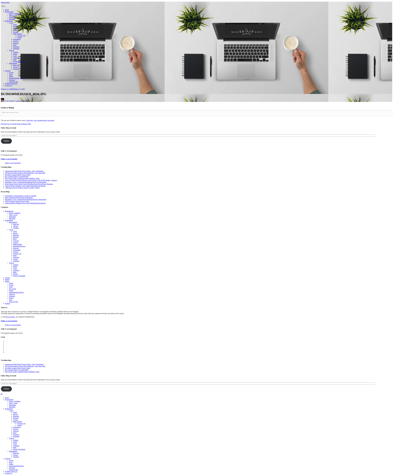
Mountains (12, 17)
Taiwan (15, 67)
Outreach (12, 80)
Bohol (15, 54)
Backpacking (9, 12)
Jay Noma (10, 101)
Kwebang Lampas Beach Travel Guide (17, 175)
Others (7, 281)
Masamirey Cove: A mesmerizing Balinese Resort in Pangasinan (25, 182)
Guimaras (16, 58)
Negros (15, 274)
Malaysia (16, 65)
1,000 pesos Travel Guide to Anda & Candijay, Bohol (22, 188)
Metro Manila (17, 34)
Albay (15, 24)
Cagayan (16, 241)
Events (11, 72)
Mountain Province (19, 246)
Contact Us (8, 85)
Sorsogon (16, 47)
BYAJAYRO (5, 2)
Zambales (16, 48)
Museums (12, 19)
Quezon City (21, 36)
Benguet (16, 30)
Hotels (11, 76)
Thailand (16, 69)
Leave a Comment (22, 101)
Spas (10, 300)
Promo (11, 298)
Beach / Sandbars (14, 13)
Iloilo (14, 60)
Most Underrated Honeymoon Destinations (19, 198)
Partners (7, 303)
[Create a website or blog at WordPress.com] (1, 394)
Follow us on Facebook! (9, 159)
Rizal (14, 45)
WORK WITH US (11, 84)
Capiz (15, 56)
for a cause (12, 289)
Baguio (15, 26)
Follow (6, 141)
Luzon (11, 23)
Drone (11, 283)
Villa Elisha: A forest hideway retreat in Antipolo (20, 196)
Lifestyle (8, 71)
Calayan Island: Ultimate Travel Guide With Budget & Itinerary (25, 186)
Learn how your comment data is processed (40, 120)
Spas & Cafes (13, 82)
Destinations (9, 21)
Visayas (11, 50)
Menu (3, 6)
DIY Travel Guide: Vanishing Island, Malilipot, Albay (22, 178)
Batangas (16, 28)
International (13, 63)
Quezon (15, 41)
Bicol (15, 239)
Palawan (16, 43)
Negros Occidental (19, 61)
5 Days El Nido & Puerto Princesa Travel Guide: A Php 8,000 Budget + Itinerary (31, 180)
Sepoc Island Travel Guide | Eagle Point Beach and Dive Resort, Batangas (29, 184)
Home (7, 10)
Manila (7, 279)
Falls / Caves (13, 15)
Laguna (15, 32)
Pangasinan (16, 39)
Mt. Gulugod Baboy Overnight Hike (17, 176)
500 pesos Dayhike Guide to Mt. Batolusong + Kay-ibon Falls (25, 173)
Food (10, 74)
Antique (15, 52)
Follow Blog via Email (8, 128)
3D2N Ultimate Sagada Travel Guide (17, 201)
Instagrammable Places (16, 78)
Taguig (19, 37)
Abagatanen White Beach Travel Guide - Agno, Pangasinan (24, 171)
